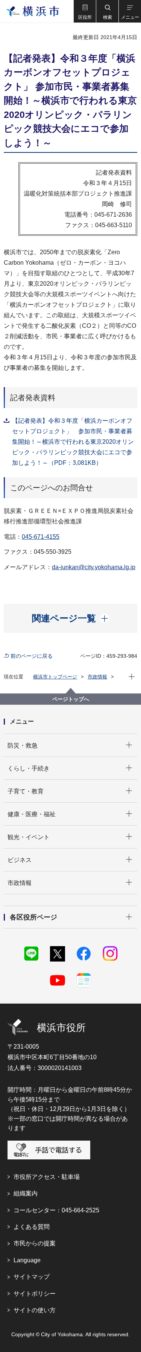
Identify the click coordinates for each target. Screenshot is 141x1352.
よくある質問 (32, 1227)
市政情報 (97, 677)
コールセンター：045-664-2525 (56, 1210)
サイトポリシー (35, 1293)
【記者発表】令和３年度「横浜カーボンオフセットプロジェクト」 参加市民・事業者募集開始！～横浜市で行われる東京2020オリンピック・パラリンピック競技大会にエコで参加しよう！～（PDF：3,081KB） (73, 442)
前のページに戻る (32, 656)
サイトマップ (32, 1277)
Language (27, 1260)
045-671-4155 (40, 537)
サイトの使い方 (35, 1310)
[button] (84, 11)
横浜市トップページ (55, 677)
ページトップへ (70, 699)
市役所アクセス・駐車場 (47, 1177)
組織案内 (26, 1193)
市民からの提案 (35, 1243)
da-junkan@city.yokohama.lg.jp (93, 567)
